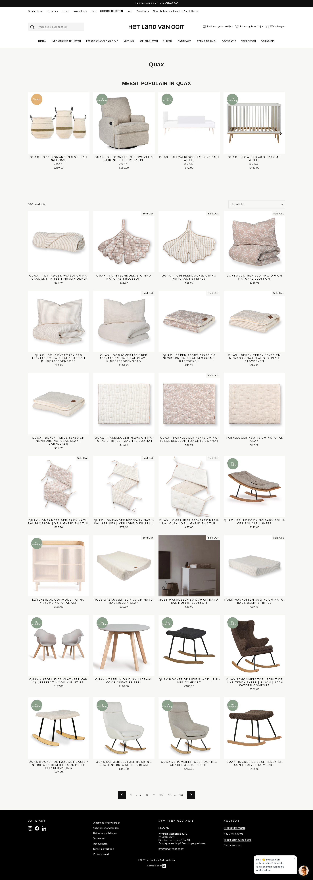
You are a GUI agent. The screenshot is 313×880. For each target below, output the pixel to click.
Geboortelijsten (111, 11)
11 (170, 794)
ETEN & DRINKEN (207, 41)
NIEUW (42, 41)
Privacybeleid (101, 854)
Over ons (52, 11)
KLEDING (129, 41)
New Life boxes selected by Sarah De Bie (176, 11)
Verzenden (99, 838)
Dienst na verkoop (103, 848)
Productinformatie (234, 827)
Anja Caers (143, 11)
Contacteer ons (233, 845)
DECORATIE (229, 41)
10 (161, 794)
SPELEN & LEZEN (148, 41)
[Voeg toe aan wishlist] (29, 91)
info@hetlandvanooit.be (237, 839)
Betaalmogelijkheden (105, 833)
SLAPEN (167, 41)
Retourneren (100, 843)
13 (181, 794)
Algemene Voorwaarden (106, 822)
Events (65, 11)
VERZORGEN (248, 41)
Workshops (80, 11)
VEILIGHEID (268, 41)
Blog (93, 11)
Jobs (130, 11)
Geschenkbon (35, 11)
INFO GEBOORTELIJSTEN (66, 41)
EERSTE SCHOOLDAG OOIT (102, 41)
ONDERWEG (185, 41)
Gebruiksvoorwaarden (106, 827)
